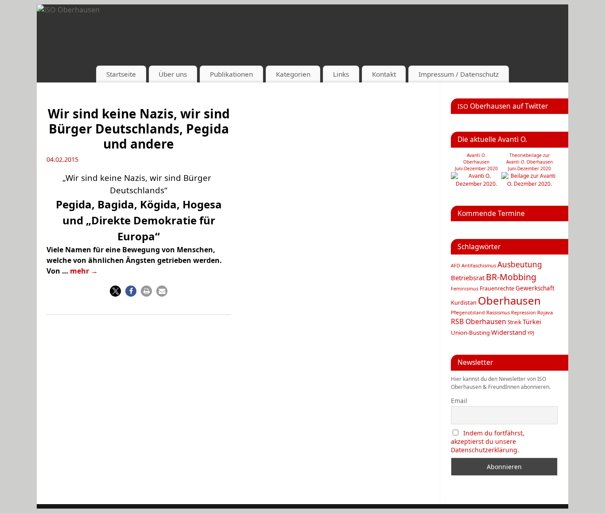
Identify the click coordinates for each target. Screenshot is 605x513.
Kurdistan (464, 302)
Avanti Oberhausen (529, 162)
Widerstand (508, 332)
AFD (455, 265)
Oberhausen (509, 300)
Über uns (173, 74)
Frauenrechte (497, 288)
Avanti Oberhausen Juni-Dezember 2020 (476, 162)
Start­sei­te (121, 74)
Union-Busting (470, 333)
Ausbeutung (519, 264)
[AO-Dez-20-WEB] (476, 184)
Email (459, 400)
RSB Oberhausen (478, 321)
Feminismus (464, 289)
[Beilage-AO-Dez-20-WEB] (529, 184)
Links (341, 74)
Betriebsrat (468, 277)
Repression (523, 312)
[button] (115, 291)
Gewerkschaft (535, 288)
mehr (84, 271)
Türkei (532, 321)
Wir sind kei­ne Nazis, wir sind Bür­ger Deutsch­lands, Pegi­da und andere (139, 128)
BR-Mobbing (511, 277)
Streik (514, 321)
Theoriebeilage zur (529, 155)
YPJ (530, 333)
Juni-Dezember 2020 (529, 168)
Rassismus (498, 312)
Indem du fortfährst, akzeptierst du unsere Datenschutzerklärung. (487, 441)
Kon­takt (384, 74)
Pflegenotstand (468, 312)
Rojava (545, 312)
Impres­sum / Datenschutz (459, 74)
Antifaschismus (479, 265)
